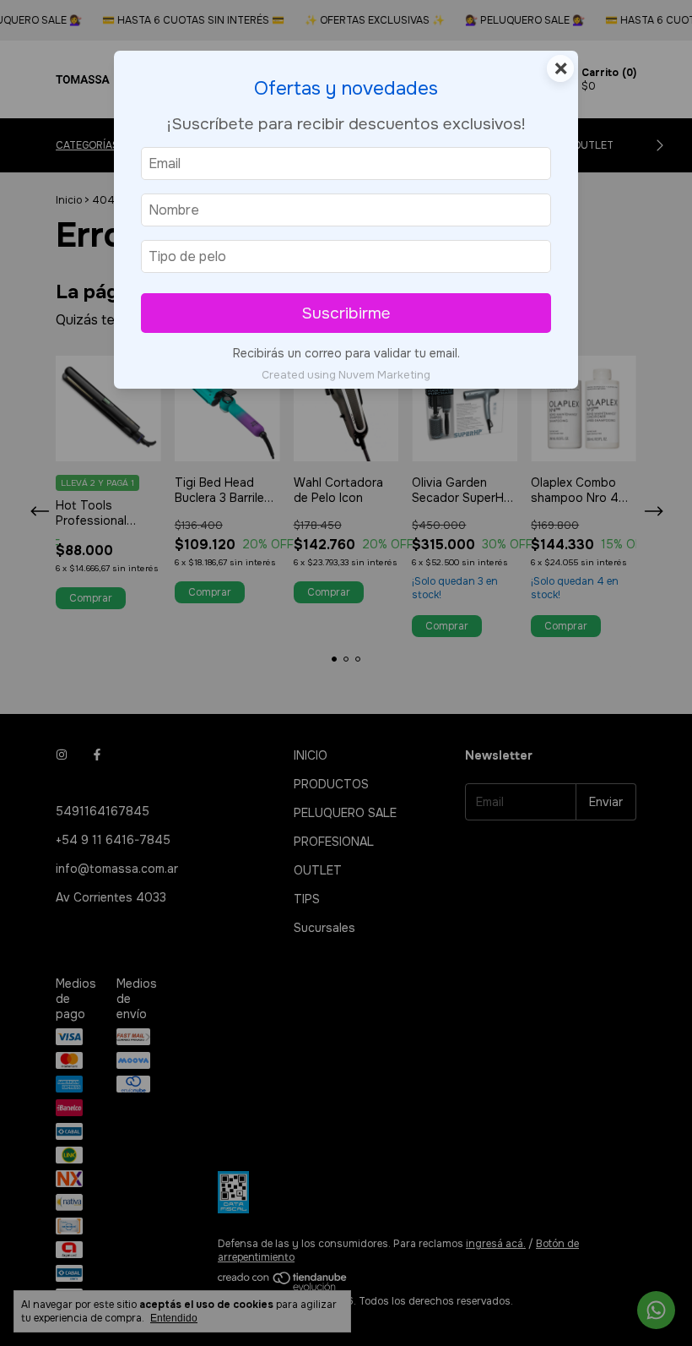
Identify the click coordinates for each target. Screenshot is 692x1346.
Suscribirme (346, 313)
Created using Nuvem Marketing (346, 375)
